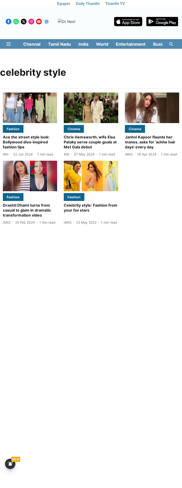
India (83, 44)
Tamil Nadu (59, 44)
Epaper (63, 4)
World (102, 44)
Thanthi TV (115, 4)
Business (162, 44)
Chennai (32, 44)
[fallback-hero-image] (30, 108)
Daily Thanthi (88, 4)
